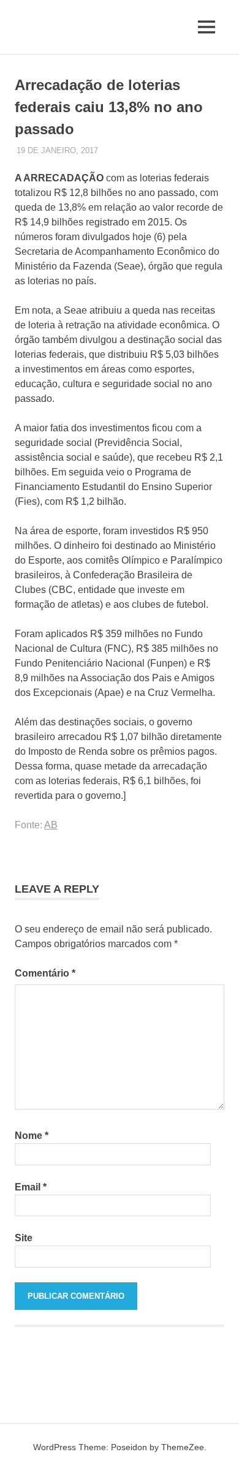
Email (31, 1187)
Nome (31, 1135)
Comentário (45, 973)
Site (23, 1238)
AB (51, 825)
